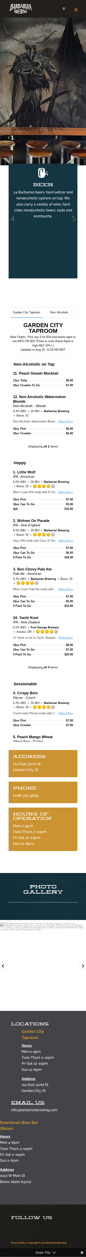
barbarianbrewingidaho (42, 927)
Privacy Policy (18, 1243)
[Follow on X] (45, 1228)
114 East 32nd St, (35, 1085)
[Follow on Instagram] (17, 1228)
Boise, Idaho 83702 (15, 1182)
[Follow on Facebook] (31, 1228)
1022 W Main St (12, 1176)
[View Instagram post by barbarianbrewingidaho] (82, 1002)
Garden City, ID (34, 1091)
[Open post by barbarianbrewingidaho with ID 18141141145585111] (43, 965)
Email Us (28, 1102)
